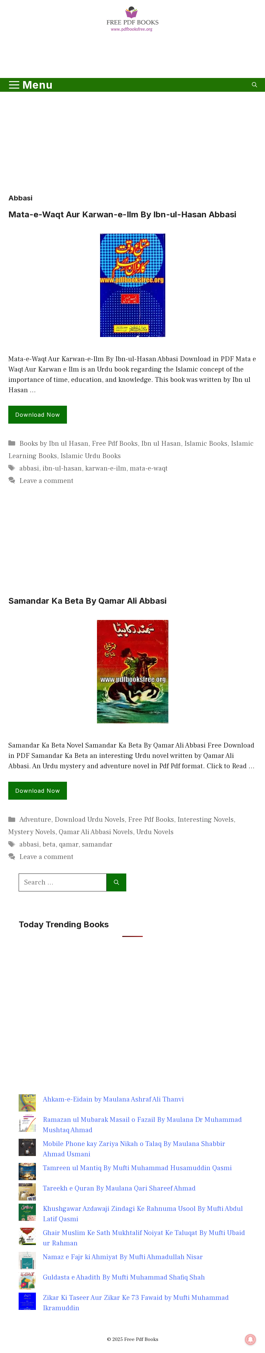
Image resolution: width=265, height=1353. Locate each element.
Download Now (37, 414)
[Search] (116, 882)
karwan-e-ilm (105, 468)
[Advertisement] (132, 56)
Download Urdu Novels (90, 819)
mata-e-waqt (149, 468)
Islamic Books (205, 443)
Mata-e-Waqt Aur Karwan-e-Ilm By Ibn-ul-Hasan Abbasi (122, 214)
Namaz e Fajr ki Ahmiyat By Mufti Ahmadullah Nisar (123, 1257)
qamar (68, 844)
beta (49, 844)
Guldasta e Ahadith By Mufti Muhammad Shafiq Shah (124, 1277)
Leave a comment (46, 480)
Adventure (35, 819)
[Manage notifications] (250, 1339)
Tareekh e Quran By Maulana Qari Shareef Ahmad (119, 1188)
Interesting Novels (205, 819)
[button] (254, 85)
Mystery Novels (31, 832)
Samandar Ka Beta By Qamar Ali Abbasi (87, 601)
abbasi (29, 468)
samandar (97, 844)
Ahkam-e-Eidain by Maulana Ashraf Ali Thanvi (113, 1099)
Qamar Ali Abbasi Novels (96, 832)
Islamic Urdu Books (90, 456)
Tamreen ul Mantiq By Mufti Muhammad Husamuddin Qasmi (137, 1168)
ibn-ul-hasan (62, 468)
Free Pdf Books (115, 443)
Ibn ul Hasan (161, 443)
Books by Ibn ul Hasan (53, 443)
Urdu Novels (155, 832)
